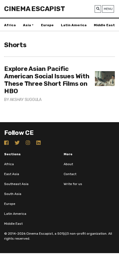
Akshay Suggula (26, 99)
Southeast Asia (16, 184)
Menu (108, 9)
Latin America (74, 25)
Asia (27, 25)
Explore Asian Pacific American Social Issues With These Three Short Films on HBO (46, 80)
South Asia (12, 194)
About (68, 164)
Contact (70, 174)
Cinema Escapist (34, 9)
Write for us (73, 184)
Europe (47, 25)
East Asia (11, 174)
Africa (10, 25)
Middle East (104, 25)
